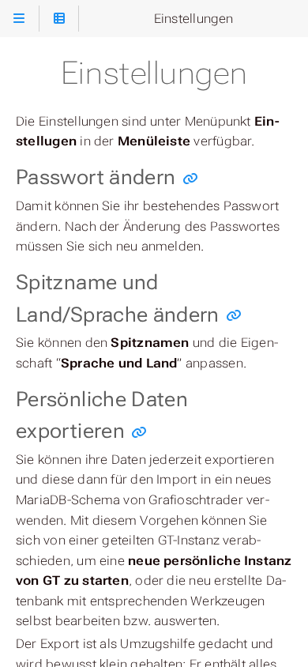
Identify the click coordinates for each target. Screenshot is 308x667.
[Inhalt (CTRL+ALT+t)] (59, 19)
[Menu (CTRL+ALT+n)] (19, 19)
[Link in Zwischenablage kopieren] (189, 179)
